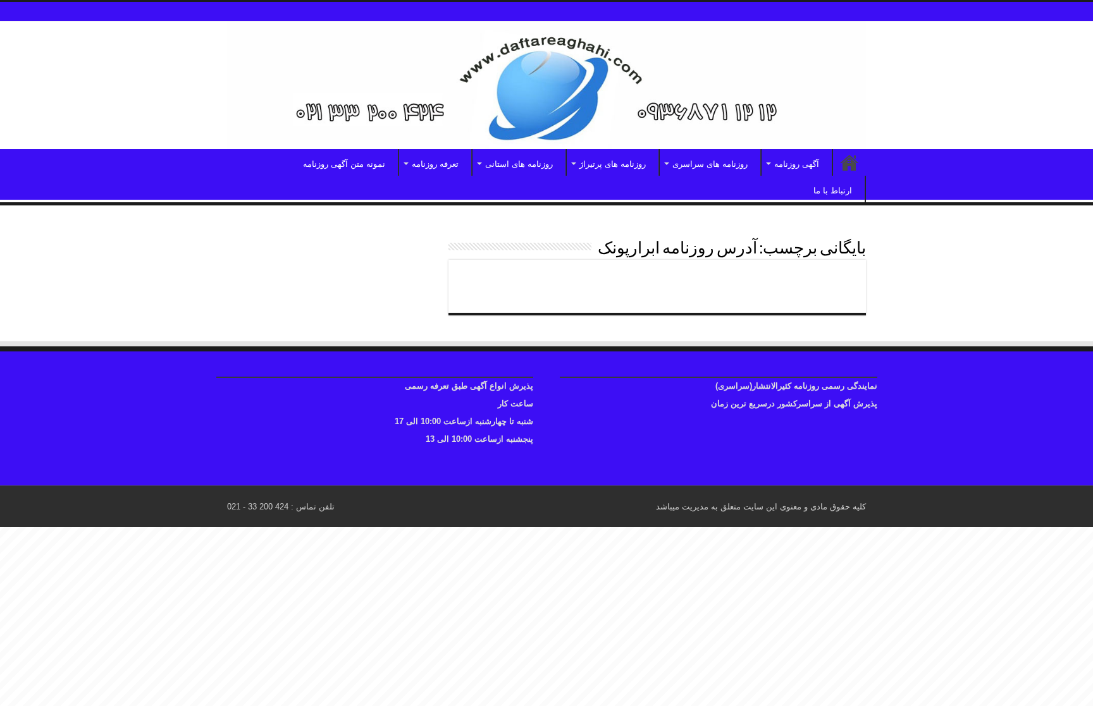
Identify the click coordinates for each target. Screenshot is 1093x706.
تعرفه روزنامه (435, 164)
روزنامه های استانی (519, 164)
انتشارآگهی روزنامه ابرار (787, 281)
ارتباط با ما (832, 190)
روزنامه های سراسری (710, 164)
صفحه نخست (849, 162)
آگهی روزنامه (796, 164)
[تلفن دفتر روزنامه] (546, 85)
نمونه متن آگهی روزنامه (344, 164)
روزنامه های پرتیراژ (612, 164)
